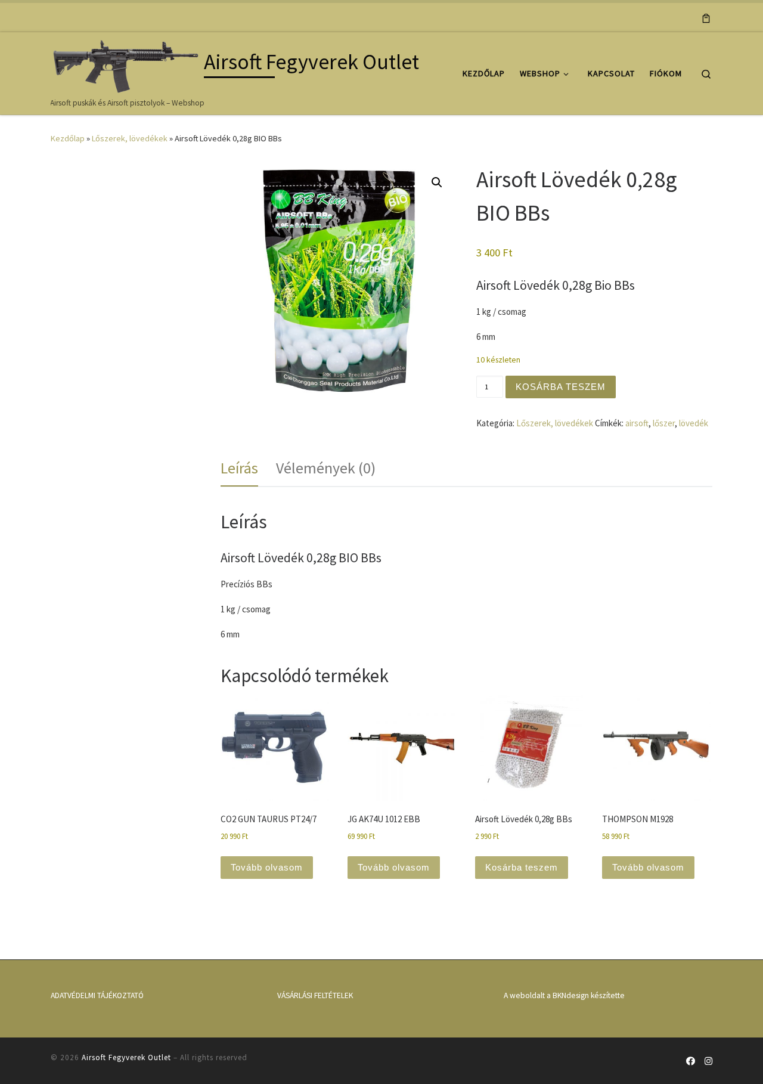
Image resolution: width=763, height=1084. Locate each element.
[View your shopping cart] (706, 17)
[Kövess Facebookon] (690, 1061)
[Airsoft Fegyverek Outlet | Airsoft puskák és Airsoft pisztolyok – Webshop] (125, 64)
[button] (437, 182)
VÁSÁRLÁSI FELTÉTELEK (315, 995)
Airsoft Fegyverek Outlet (126, 1057)
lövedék (693, 423)
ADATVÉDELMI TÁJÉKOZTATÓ (97, 995)
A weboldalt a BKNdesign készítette (564, 995)
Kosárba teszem (561, 387)
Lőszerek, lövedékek (130, 138)
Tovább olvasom (267, 867)
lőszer (664, 423)
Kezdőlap (68, 138)
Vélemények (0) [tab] (326, 468)
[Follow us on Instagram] (708, 1061)
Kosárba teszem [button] (521, 867)
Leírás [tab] (239, 468)
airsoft (637, 423)
